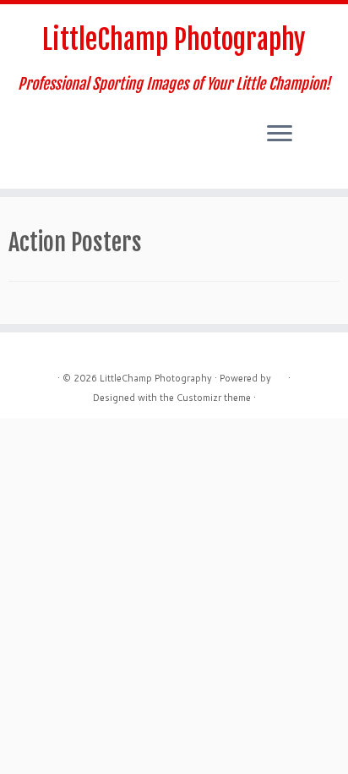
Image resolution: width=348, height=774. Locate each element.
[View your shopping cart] (319, 119)
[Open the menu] (279, 134)
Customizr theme (214, 397)
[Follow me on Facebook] (33, 133)
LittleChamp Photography (174, 39)
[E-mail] (19, 133)
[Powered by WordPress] (279, 375)
